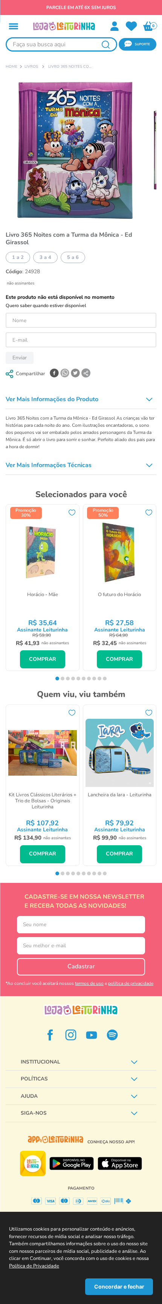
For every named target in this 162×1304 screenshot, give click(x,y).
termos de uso (89, 983)
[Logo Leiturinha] (81, 1010)
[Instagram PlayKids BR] (70, 1034)
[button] (13, 26)
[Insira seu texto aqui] (131, 26)
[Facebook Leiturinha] (50, 1034)
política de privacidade (130, 983)
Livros (31, 67)
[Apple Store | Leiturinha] (120, 1163)
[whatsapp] (64, 373)
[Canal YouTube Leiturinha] (91, 1034)
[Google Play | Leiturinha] (71, 1163)
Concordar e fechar (119, 1286)
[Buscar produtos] (105, 44)
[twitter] (75, 373)
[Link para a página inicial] (11, 67)
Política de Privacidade (34, 1266)
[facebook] (54, 373)
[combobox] (61, 44)
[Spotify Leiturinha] (112, 1034)
